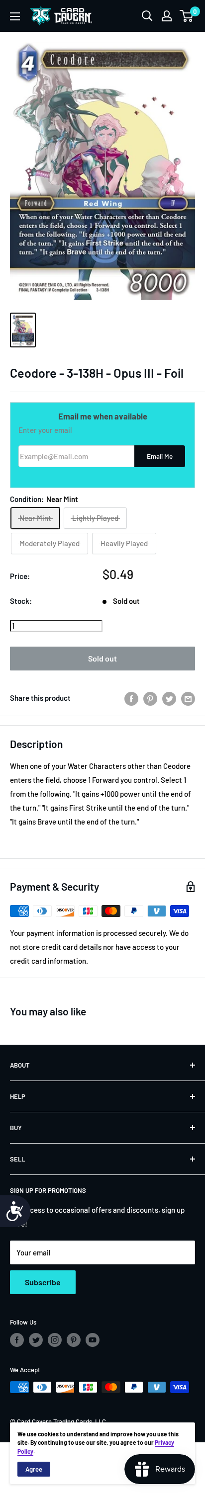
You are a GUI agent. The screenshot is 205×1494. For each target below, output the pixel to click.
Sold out (102, 658)
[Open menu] (15, 16)
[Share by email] (188, 697)
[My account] (167, 15)
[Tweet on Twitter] (169, 697)
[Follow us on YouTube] (93, 1340)
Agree (33, 1469)
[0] (187, 16)
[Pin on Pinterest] (150, 697)
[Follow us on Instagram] (55, 1340)
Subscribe (43, 1282)
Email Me (160, 456)
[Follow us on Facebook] (17, 1340)
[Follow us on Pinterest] (74, 1340)
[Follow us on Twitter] (36, 1340)
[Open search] (147, 15)
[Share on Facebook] (131, 697)
